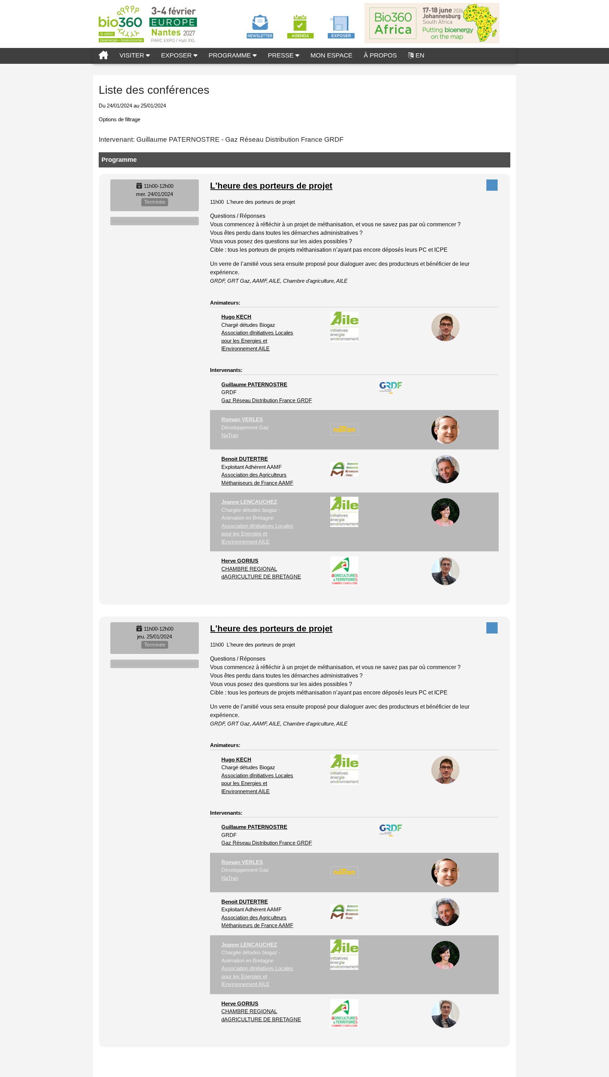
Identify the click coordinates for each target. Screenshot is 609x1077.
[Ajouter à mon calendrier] (139, 186)
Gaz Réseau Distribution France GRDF (266, 400)
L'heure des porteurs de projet (271, 185)
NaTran (229, 435)
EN (420, 55)
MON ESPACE (331, 55)
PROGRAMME (231, 55)
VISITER (132, 55)
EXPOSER (177, 55)
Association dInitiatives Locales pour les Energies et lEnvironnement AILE (257, 340)
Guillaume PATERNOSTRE (254, 384)
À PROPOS (380, 55)
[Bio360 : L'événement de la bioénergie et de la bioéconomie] (103, 56)
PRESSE (281, 55)
